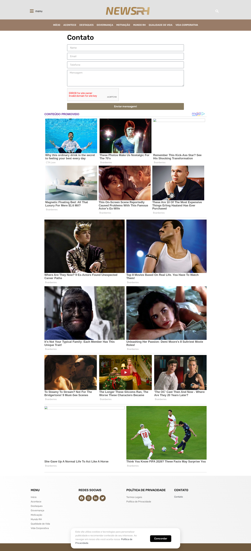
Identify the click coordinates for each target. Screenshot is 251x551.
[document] (125, 275)
